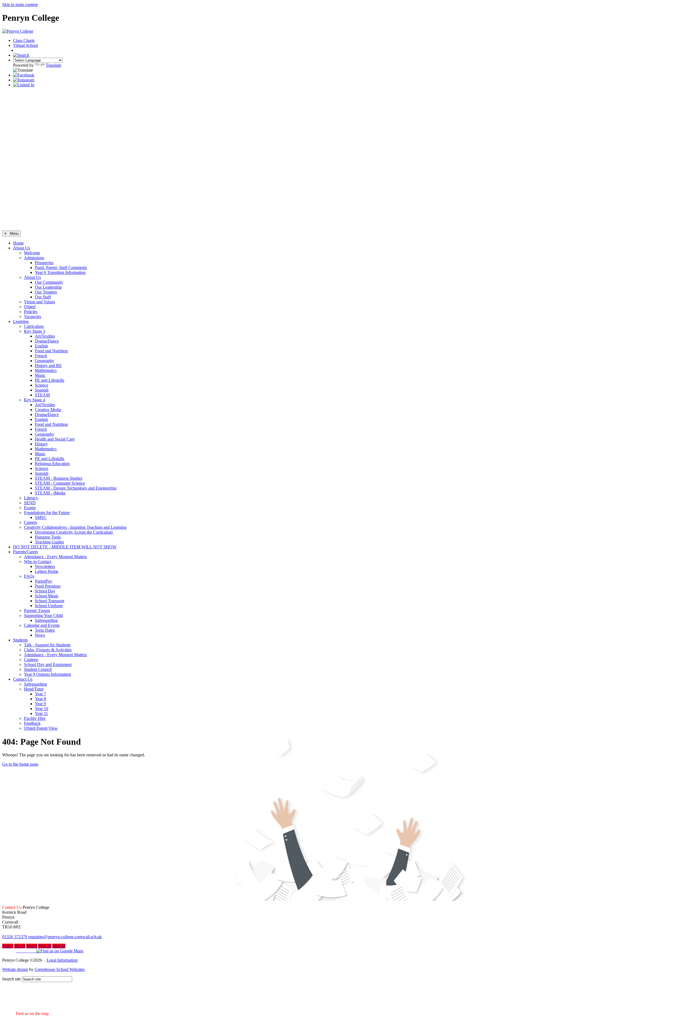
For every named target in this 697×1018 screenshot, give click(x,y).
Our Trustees (46, 292)
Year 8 (40, 698)
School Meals (46, 596)
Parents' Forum (37, 610)
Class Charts (24, 40)
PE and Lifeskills (49, 380)
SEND (30, 502)
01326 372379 (14, 936)
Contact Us (22, 679)
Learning (21, 321)
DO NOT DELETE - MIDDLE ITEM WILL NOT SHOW (65, 547)
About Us (21, 248)
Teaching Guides (49, 542)
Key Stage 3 (34, 331)
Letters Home (46, 571)
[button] (42, 951)
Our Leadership (48, 287)
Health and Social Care (55, 439)
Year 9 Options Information (47, 674)
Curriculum (34, 326)
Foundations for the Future (47, 512)
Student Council (38, 669)
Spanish (41, 390)
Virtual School (25, 45)
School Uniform (49, 605)
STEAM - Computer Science (60, 483)
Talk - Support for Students (47, 645)
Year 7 (40, 694)
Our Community (49, 282)
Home (18, 243)
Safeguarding (46, 620)
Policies (30, 311)
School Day (45, 591)
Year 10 (41, 708)
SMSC (41, 517)
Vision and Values (39, 301)
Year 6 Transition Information (60, 272)
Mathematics (46, 370)
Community (28, 50)
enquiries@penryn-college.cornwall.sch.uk (65, 936)
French (41, 355)
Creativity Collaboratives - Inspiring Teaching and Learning (75, 527)
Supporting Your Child (43, 615)
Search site (11, 979)
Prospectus (44, 262)
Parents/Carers (25, 551)
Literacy (31, 498)
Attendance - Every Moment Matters (55, 556)
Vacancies (32, 316)
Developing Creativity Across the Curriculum (74, 532)
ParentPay (43, 581)
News (40, 635)
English (41, 346)
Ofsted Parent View (41, 728)
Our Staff (43, 297)
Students (20, 640)
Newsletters (45, 566)
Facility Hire (34, 718)
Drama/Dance (47, 341)
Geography (44, 360)
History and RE (48, 365)
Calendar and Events (42, 625)
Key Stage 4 (34, 400)
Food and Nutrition (51, 350)
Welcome (32, 252)
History (41, 444)
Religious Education (52, 463)
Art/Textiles (45, 336)
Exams (30, 507)
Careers (30, 522)
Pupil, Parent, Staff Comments (61, 267)
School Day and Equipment (48, 664)
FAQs (29, 576)
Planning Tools (48, 537)
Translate (53, 65)
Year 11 (41, 713)
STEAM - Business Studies (58, 478)
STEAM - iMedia (50, 493)
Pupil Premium (47, 586)
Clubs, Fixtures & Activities (48, 649)
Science (41, 385)
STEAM (42, 395)
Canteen (31, 659)
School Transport (49, 600)
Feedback (32, 723)
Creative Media (48, 409)
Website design (15, 969)
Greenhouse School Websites (60, 969)
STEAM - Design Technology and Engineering (76, 488)
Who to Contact (37, 561)
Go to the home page (20, 764)
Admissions (34, 257)
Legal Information (62, 960)
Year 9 (40, 703)
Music (40, 375)
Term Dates (45, 630)
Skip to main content (20, 4)
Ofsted (29, 306)
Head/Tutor (34, 689)
